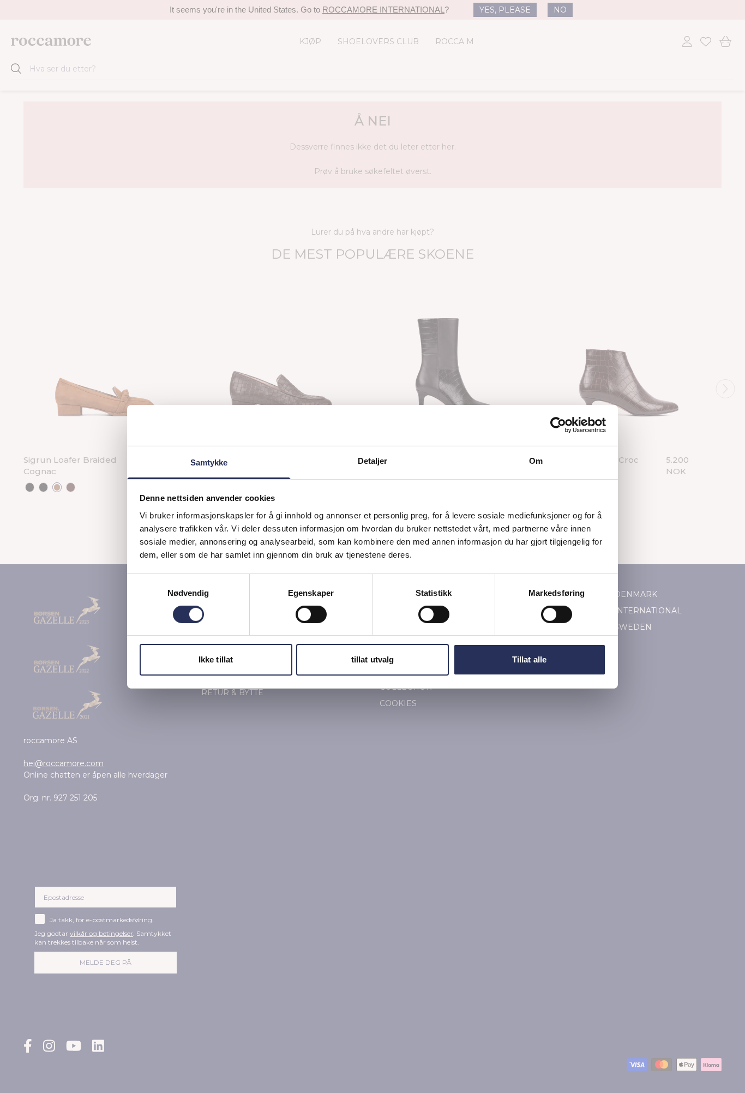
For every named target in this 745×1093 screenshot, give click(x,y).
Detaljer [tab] (373, 460)
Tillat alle (529, 659)
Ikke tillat (216, 659)
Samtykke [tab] (209, 462)
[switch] (311, 614)
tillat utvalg (372, 659)
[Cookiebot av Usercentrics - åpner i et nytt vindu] (558, 425)
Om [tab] (536, 460)
